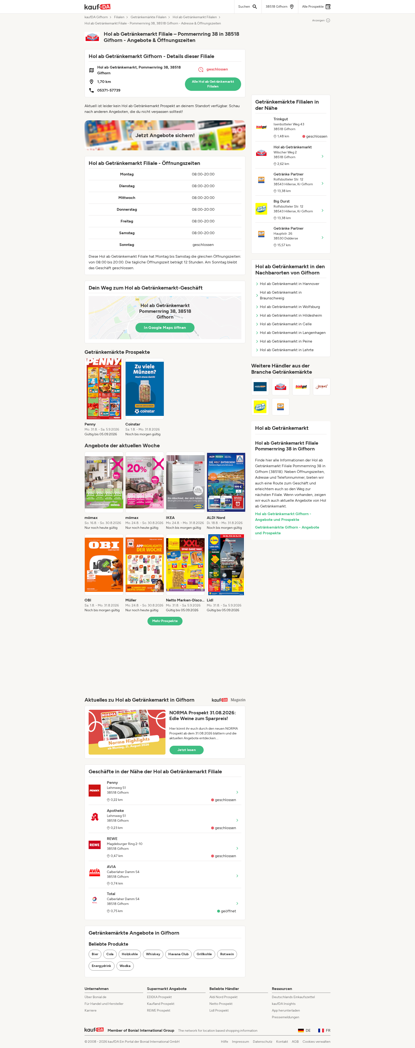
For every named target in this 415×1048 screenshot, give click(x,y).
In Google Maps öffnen (165, 327)
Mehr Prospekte (165, 621)
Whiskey (153, 954)
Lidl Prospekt (219, 1010)
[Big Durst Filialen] (260, 406)
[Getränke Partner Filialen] (281, 406)
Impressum (240, 1042)
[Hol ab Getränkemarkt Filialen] (281, 386)
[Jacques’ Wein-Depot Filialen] (322, 386)
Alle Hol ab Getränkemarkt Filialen (213, 84)
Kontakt (282, 1042)
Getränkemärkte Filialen (148, 17)
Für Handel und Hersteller (104, 1004)
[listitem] (104, 397)
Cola (109, 954)
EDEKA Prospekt (159, 997)
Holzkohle (130, 954)
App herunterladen (286, 1010)
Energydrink (101, 966)
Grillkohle (204, 954)
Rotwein (227, 954)
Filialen (119, 17)
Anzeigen (318, 20)
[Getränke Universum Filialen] (260, 386)
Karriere (91, 1010)
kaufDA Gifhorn (96, 17)
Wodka (125, 966)
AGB (295, 1042)
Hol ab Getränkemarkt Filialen (195, 17)
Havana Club (178, 954)
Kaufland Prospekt (160, 1004)
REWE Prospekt (158, 1010)
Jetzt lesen (186, 750)
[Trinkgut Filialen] (301, 386)
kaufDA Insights (284, 1004)
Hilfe (224, 1042)
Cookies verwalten (316, 1042)
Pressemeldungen (285, 1017)
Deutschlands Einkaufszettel (293, 997)
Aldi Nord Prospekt (223, 997)
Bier (95, 954)
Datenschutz (262, 1042)
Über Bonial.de (95, 997)
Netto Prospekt (220, 1004)
